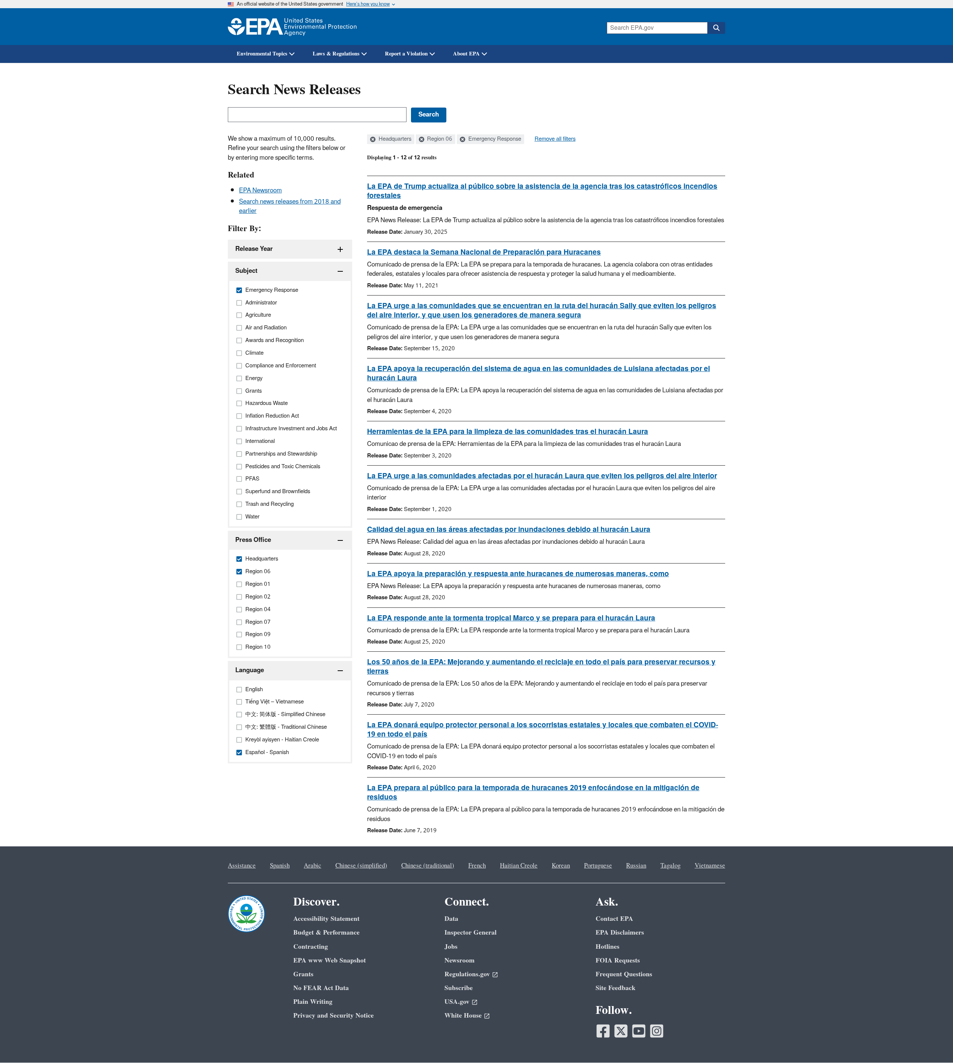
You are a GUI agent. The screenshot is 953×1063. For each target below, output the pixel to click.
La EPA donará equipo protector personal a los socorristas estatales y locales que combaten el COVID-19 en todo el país (542, 730)
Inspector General (470, 932)
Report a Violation (406, 54)
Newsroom (459, 960)
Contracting (310, 947)
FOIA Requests (618, 960)
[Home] (292, 27)
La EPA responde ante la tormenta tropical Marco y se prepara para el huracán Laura (511, 618)
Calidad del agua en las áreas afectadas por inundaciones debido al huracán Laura (508, 529)
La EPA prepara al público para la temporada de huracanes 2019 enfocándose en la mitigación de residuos (533, 793)
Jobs (451, 947)
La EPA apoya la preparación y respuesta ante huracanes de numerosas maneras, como (518, 573)
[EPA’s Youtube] (638, 1031)
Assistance (242, 865)
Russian (636, 865)
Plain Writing (312, 1002)
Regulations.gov (467, 974)
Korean (561, 865)
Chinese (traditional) (427, 865)
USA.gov (456, 1002)
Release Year (254, 249)
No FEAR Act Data (321, 988)
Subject (246, 271)
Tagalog (670, 865)
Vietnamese (710, 865)
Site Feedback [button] (615, 988)
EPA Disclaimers (620, 932)
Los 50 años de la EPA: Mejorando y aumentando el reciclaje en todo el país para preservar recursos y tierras (541, 667)
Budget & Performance (326, 932)
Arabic (312, 865)
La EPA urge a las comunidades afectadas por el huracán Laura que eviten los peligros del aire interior (542, 476)
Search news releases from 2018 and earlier (290, 206)
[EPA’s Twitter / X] (620, 1031)
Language (249, 670)
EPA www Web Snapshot (329, 960)
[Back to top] (932, 1043)
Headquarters (394, 139)
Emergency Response (494, 139)
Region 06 (438, 139)
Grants (303, 974)
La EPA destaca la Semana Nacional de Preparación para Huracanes (484, 252)
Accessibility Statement (326, 919)
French (477, 865)
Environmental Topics (262, 54)
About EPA (466, 54)
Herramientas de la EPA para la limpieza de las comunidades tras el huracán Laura (507, 431)
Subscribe (458, 988)
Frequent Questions (624, 974)
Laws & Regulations (336, 54)
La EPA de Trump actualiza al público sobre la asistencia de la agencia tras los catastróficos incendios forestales (542, 191)
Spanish (280, 865)
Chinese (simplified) (361, 865)
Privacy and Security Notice (333, 1015)
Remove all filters (555, 139)
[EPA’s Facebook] (603, 1031)
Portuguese (598, 865)
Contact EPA (614, 919)
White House (463, 1015)
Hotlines (607, 947)
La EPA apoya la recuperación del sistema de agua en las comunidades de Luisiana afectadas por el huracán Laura (538, 373)
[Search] (716, 28)
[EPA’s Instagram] (656, 1031)
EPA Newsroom (260, 190)
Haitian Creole (519, 865)
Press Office (253, 540)
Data (451, 919)
